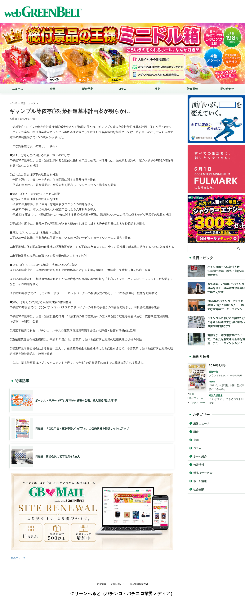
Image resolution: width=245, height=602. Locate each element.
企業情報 (101, 583)
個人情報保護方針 (139, 583)
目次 (191, 393)
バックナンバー (197, 402)
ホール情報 (200, 481)
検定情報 (198, 464)
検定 (157, 88)
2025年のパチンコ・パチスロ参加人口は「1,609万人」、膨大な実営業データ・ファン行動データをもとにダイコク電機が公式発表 (226, 305)
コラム (122, 88)
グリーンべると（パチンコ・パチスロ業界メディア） (122, 593)
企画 (53, 88)
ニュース (17, 88)
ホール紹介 (200, 456)
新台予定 (87, 88)
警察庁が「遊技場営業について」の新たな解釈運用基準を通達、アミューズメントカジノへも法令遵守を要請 (226, 339)
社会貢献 (192, 88)
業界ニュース (18, 557)
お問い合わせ (118, 583)
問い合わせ (227, 88)
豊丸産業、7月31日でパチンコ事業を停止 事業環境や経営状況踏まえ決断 (226, 288)
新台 (196, 431)
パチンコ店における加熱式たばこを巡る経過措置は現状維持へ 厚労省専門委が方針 (226, 322)
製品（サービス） (204, 472)
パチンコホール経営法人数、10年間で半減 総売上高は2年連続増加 (225, 270)
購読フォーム (196, 398)
